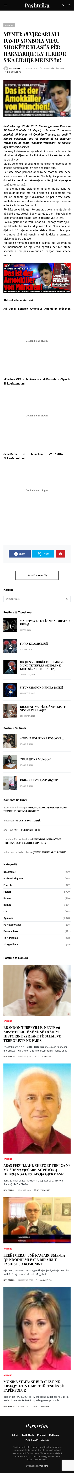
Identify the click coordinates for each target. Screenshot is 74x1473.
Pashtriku (37, 5)
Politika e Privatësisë (37, 1440)
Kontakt (41, 1435)
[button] (5, 5)
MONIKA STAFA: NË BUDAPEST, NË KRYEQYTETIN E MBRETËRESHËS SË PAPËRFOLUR (33, 1385)
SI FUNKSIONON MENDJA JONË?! (41, 687)
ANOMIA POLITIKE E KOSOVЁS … (42, 738)
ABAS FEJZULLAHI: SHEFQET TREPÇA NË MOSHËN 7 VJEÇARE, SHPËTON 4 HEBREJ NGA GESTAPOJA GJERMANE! (37, 1169)
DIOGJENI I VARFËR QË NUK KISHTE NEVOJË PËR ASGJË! (43, 708)
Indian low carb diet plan (16, 852)
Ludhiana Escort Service (16, 839)
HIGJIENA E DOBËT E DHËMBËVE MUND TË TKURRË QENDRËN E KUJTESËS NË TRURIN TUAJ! (42, 665)
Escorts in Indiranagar (15, 807)
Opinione (9, 25)
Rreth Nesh (28, 1435)
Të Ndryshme (10, 937)
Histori (7, 891)
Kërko (67, 599)
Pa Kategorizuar (12, 924)
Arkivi (15, 1435)
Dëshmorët (9, 872)
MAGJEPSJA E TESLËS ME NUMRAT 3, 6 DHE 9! (45, 622)
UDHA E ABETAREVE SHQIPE (39, 780)
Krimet (7, 898)
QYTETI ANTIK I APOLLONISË (49, 852)
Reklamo (54, 1435)
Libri (5, 911)
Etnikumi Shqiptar (13, 878)
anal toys (8, 830)
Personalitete (10, 931)
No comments (14, 72)
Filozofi (7, 885)
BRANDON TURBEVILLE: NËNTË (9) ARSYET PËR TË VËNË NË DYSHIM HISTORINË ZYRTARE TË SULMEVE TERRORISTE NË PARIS (32, 1034)
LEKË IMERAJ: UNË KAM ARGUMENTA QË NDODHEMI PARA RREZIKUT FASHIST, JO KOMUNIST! (34, 1259)
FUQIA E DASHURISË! (34, 643)
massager (8, 820)
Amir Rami (43, 1466)
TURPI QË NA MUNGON (35, 759)
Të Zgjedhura (10, 944)
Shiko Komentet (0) (37, 575)
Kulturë (7, 905)
